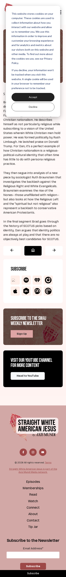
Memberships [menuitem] (33, 488)
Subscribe (33, 573)
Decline (33, 106)
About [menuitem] (33, 514)
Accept (33, 97)
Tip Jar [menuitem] (33, 527)
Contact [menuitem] (33, 520)
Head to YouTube (28, 375)
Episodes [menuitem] (33, 482)
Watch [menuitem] (33, 501)
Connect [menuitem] (33, 508)
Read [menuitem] (33, 495)
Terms (48, 462)
